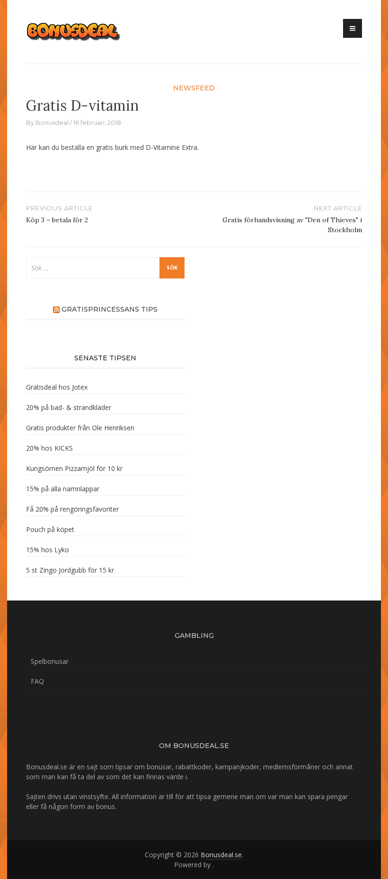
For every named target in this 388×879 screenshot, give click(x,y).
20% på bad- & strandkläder (68, 407)
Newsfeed (194, 88)
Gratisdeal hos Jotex (57, 387)
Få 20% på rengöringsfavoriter (72, 509)
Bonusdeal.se (221, 854)
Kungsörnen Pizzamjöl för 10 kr (74, 468)
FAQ (37, 681)
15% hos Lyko (47, 549)
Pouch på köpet (50, 529)
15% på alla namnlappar (62, 488)
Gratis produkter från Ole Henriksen (80, 427)
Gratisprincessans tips (110, 309)
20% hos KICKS (49, 448)
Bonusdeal (52, 122)
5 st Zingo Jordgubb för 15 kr (70, 570)
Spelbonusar (50, 661)
